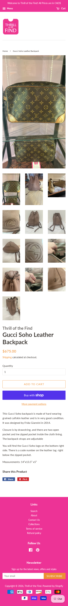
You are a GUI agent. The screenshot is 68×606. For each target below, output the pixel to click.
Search (34, 511)
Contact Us (34, 520)
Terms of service (34, 528)
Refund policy (34, 533)
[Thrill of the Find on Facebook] (31, 550)
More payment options (34, 403)
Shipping (7, 357)
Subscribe (55, 576)
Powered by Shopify (53, 586)
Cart (63, 8)
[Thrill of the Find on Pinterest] (37, 550)
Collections (34, 524)
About (34, 515)
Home (5, 51)
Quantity (7, 365)
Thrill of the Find (33, 586)
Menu (9, 8)
